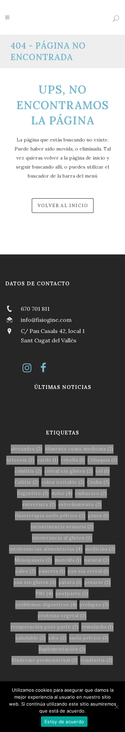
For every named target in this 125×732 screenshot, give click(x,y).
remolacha (97, 627)
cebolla (73, 460)
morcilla (68, 560)
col (102, 471)
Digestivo (33, 493)
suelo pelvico (89, 638)
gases (98, 516)
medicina (100, 549)
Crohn (98, 482)
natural (96, 560)
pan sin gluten (35, 582)
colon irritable (63, 482)
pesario (97, 582)
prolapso (94, 605)
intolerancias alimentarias (46, 549)
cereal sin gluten (68, 471)
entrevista (39, 504)
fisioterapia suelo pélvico (50, 516)
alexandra (26, 449)
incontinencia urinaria (62, 527)
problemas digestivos (46, 605)
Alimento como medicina (79, 449)
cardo (47, 460)
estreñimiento (80, 504)
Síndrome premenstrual (44, 660)
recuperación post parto (44, 627)
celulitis (28, 471)
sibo (57, 638)
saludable (30, 638)
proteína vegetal (62, 616)
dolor (62, 493)
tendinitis (96, 660)
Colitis (27, 482)
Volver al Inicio (62, 206)
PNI (44, 593)
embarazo (91, 493)
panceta (52, 571)
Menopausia (33, 560)
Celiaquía (103, 460)
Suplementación (62, 649)
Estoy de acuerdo (64, 721)
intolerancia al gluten (62, 538)
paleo (25, 571)
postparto (72, 593)
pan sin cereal (88, 571)
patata (70, 582)
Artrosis (20, 460)
